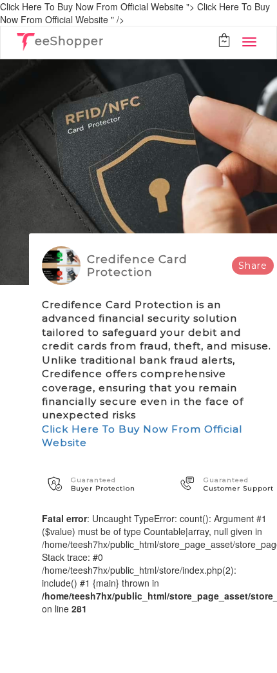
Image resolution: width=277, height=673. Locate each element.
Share (252, 265)
